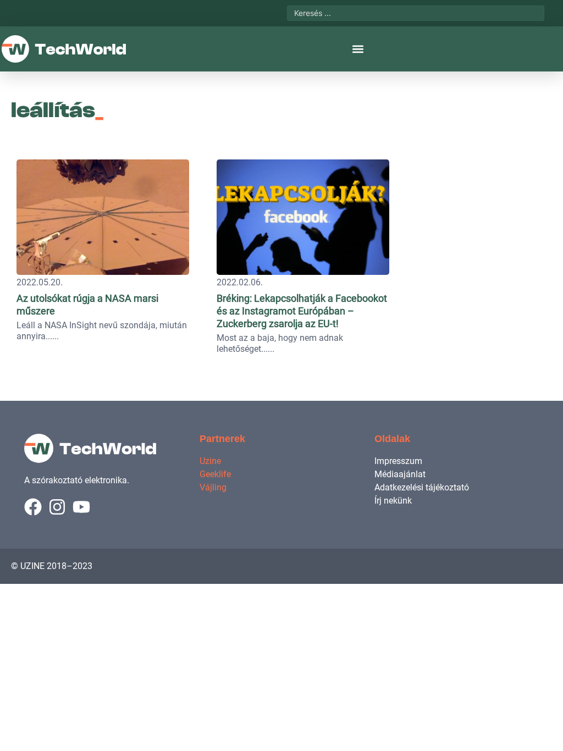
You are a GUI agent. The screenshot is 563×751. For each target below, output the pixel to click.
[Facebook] (33, 507)
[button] (358, 49)
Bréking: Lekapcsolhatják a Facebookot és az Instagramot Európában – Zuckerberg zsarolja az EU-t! (302, 310)
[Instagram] (57, 507)
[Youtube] (81, 507)
